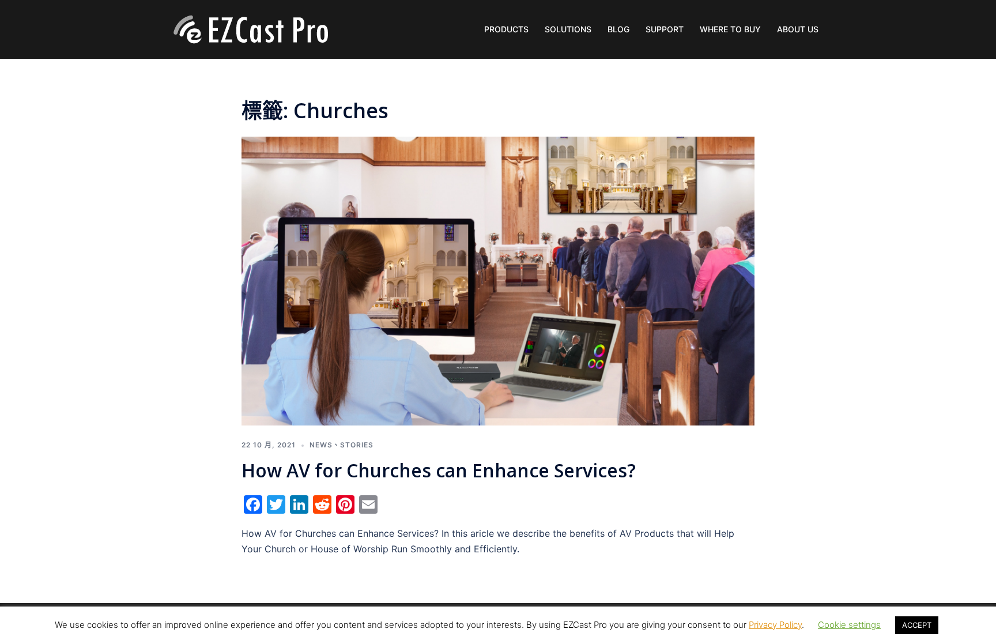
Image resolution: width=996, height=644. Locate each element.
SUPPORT (665, 29)
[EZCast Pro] (250, 28)
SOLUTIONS (568, 29)
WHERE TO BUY (730, 29)
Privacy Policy (775, 624)
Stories (356, 444)
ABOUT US (797, 29)
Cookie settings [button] (849, 624)
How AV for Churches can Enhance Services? (439, 470)
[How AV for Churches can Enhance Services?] (498, 280)
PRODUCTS (506, 29)
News (321, 444)
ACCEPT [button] (916, 625)
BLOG (618, 29)
